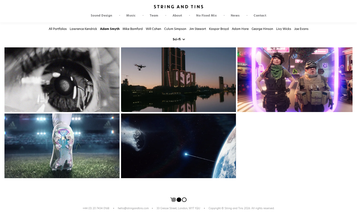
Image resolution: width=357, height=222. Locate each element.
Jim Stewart (197, 29)
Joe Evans (301, 29)
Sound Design (101, 15)
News (235, 15)
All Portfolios (58, 29)
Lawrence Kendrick (83, 29)
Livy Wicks (283, 29)
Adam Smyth (110, 29)
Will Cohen (153, 29)
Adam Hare (240, 29)
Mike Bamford (133, 29)
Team (154, 15)
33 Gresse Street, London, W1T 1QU (178, 208)
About (177, 15)
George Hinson (262, 29)
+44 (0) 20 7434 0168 (96, 208)
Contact (260, 15)
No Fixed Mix (206, 15)
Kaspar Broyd (219, 29)
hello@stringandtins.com (133, 208)
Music (131, 15)
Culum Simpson (175, 29)
